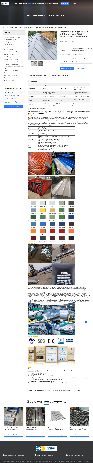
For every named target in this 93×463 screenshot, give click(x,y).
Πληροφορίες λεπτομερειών (38, 75)
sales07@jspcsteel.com (13, 95)
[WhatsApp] (9, 102)
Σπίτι (16, 3)
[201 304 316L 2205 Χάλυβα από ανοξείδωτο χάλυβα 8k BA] (35, 417)
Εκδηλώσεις (36, 3)
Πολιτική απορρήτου (12, 461)
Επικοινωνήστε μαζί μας (51, 3)
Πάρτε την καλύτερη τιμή (67, 68)
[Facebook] (86, 321)
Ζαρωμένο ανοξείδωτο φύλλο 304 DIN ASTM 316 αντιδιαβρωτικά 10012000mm (12, 429)
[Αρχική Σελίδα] (5, 3)
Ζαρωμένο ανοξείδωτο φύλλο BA (72, 390)
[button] (5, 420)
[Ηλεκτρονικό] (12, 102)
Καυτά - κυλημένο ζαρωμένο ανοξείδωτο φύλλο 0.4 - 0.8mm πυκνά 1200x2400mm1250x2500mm (79, 429)
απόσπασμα (64, 3)
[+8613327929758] (16, 102)
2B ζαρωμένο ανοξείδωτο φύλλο (41, 390)
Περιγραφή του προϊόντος (60, 75)
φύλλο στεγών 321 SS (56, 390)
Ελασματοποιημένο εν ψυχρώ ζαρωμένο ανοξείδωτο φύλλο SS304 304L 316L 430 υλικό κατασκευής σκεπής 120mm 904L (57, 429)
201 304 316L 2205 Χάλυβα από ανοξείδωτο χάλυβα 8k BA (34, 428)
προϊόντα (30, 3)
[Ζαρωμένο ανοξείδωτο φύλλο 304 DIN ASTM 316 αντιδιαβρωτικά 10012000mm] (13, 417)
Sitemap (4, 461)
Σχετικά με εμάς (22, 3)
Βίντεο (42, 3)
